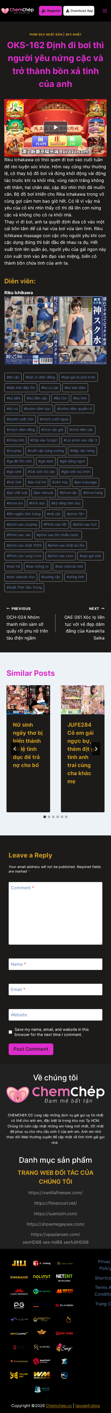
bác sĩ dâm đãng (40, 377)
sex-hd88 (52, 1242)
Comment (22, 887)
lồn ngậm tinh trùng (24, 514)
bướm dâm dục (37, 409)
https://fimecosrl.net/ (55, 1203)
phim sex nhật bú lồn (66, 545)
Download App (82, 11)
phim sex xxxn (60, 556)
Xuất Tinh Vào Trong (24, 587)
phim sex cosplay (22, 524)
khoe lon (15, 503)
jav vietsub (43, 493)
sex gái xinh (90, 556)
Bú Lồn (60, 398)
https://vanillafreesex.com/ (55, 1192)
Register (54, 11)
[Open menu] (105, 10)
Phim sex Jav (18, 535)
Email (18, 989)
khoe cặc (68, 493)
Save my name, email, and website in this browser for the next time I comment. (52, 1032)
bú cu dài (49, 388)
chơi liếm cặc (81, 430)
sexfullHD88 (76, 1242)
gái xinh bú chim (75, 472)
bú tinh (80, 398)
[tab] (44, 817)
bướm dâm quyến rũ (74, 409)
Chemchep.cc (59, 1405)
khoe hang (93, 493)
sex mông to (37, 566)
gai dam (45, 461)
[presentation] (28, 699)
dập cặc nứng (82, 451)
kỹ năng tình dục (66, 503)
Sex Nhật (73, 34)
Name (18, 964)
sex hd (13, 566)
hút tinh (14, 482)
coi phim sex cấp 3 (80, 440)
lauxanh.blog (87, 1405)
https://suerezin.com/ (55, 1213)
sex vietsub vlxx (21, 577)
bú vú (12, 409)
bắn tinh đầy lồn (21, 388)
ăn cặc (13, 377)
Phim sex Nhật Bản (46, 34)
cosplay (14, 451)
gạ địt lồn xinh (19, 461)
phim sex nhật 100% (24, 545)
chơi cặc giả (52, 430)
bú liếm (13, 398)
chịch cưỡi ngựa (54, 419)
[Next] (96, 748)
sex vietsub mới (69, 566)
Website (19, 1014)
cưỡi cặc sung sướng (46, 451)
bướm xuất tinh (20, 419)
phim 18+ (75, 514)
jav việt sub (17, 493)
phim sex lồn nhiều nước (58, 535)
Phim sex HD (55, 524)
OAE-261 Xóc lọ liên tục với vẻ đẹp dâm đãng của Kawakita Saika (84, 624)
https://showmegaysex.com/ (56, 1224)
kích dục (37, 503)
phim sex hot (85, 524)
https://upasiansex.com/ (55, 1234)
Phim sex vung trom (24, 556)
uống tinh (75, 577)
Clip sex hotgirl (43, 440)
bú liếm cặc (37, 398)
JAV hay (60, 482)
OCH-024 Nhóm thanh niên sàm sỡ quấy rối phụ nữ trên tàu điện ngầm (27, 624)
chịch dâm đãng (21, 430)
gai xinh (14, 472)
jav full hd (37, 482)
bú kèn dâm (75, 388)
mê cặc (54, 514)
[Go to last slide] (15, 748)
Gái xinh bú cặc (41, 472)
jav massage (85, 482)
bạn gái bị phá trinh (78, 377)
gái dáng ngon (72, 461)
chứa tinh (15, 440)
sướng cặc (50, 577)
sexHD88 (32, 1242)
